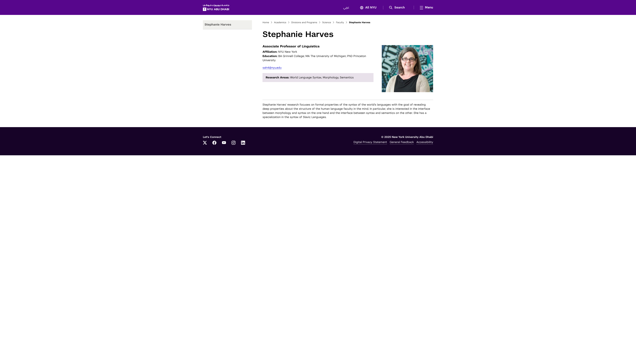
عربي (346, 7)
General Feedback (402, 142)
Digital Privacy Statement (370, 142)
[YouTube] (224, 143)
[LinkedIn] (243, 143)
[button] (398, 7)
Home (266, 22)
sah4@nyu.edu (272, 67)
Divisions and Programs (304, 22)
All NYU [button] (370, 7)
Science (326, 22)
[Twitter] (205, 143)
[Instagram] (233, 143)
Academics (280, 22)
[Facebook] (214, 143)
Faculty (340, 22)
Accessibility (424, 142)
